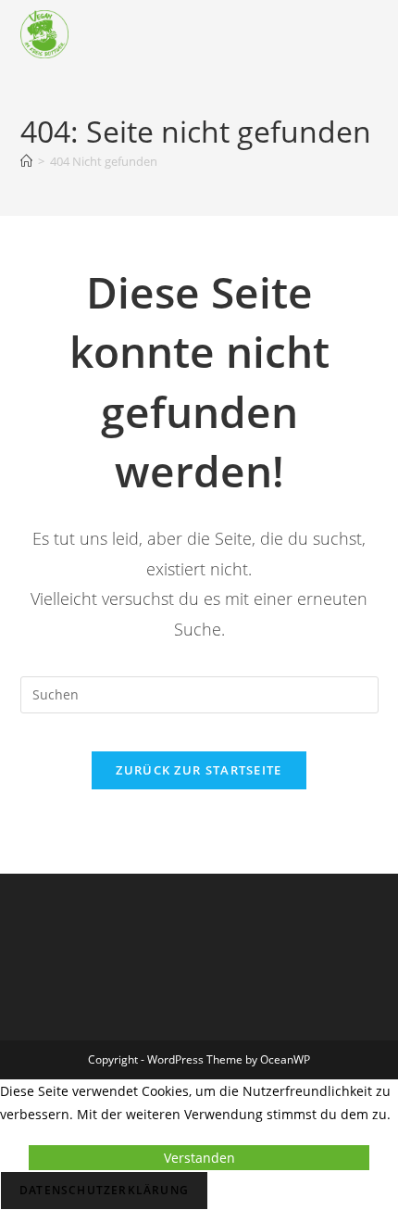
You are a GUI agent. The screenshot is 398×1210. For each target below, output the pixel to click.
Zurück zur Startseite (198, 770)
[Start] (26, 161)
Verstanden (199, 1157)
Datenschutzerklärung (104, 1190)
